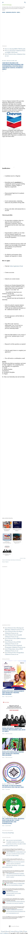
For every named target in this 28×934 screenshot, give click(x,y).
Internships (13, 559)
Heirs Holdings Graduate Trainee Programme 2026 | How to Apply (13, 729)
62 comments (8, 825)
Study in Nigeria (5, 561)
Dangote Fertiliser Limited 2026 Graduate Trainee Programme (13, 753)
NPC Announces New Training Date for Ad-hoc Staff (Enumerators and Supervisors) (13, 821)
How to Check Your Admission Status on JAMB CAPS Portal (15, 51)
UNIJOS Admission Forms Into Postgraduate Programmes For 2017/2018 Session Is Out (15, 911)
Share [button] (16, 60)
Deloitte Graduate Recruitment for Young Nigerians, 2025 (13, 893)
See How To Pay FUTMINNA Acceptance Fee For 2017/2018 (13, 786)
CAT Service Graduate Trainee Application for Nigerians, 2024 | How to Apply (15, 875)
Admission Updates (11, 12)
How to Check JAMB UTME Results (15, 49)
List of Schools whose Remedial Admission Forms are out (13, 635)
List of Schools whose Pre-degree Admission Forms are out (13, 632)
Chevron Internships (6, 559)
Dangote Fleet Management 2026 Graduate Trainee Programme (13, 692)
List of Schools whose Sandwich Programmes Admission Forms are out (15, 646)
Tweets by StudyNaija (8, 833)
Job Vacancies (18, 559)
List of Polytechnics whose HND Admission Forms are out (14, 650)
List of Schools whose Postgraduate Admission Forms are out (14, 653)
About (7, 931)
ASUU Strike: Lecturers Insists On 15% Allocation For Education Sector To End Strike (16, 853)
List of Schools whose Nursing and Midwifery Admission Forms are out (14, 628)
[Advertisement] (14, 27)
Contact (12, 931)
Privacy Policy (19, 931)
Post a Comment (8, 696)
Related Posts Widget (22, 558)
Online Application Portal (16, 266)
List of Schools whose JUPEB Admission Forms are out (13, 643)
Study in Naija (7, 5)
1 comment (7, 789)
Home (3, 12)
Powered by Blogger (15, 926)
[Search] (25, 2)
